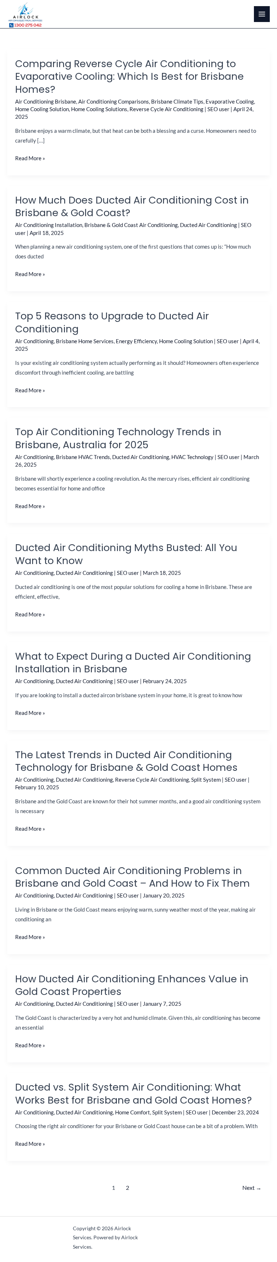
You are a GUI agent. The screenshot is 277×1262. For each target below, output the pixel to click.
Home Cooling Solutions (99, 109)
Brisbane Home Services (85, 341)
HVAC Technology (192, 457)
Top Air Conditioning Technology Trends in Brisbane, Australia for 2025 (118, 438)
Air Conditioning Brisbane (45, 102)
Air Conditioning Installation (48, 225)
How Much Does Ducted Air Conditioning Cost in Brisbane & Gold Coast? (132, 206)
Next (251, 1187)
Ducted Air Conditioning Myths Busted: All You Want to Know (126, 554)
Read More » (30, 158)
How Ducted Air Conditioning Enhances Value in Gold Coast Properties (132, 985)
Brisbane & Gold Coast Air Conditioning (131, 225)
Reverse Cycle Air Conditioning (166, 109)
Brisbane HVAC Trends (83, 457)
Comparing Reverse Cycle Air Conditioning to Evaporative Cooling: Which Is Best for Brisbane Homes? (129, 76)
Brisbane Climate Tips (177, 102)
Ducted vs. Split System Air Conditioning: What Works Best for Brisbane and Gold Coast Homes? (133, 1093)
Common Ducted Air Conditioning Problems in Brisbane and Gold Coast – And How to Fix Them (132, 877)
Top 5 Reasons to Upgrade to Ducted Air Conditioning (112, 322)
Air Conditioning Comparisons (113, 102)
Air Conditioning (34, 341)
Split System (206, 780)
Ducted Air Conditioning (208, 225)
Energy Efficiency (136, 341)
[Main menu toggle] (262, 14)
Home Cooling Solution (42, 109)
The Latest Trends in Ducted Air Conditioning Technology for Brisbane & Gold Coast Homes (126, 761)
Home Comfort (132, 1112)
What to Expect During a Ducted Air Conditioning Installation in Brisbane (133, 662)
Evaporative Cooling (230, 102)
